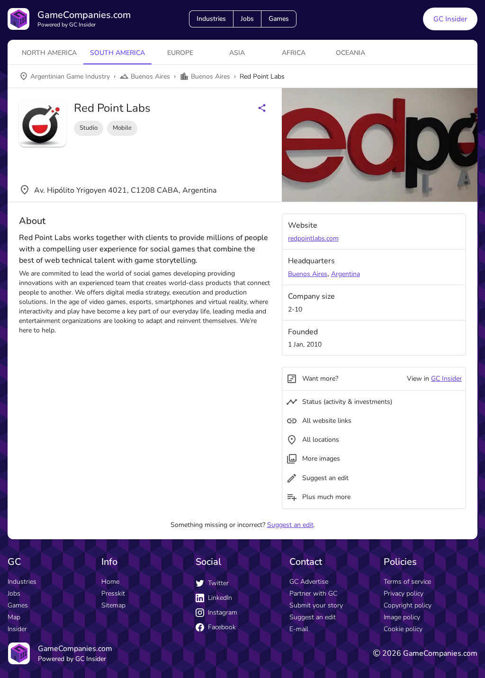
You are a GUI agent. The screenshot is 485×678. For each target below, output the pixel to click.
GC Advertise (308, 581)
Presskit (113, 593)
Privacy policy (403, 593)
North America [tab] (49, 52)
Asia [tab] (237, 52)
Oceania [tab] (350, 52)
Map (14, 617)
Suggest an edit (290, 524)
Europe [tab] (180, 52)
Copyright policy (407, 605)
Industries (211, 18)
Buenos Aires (307, 273)
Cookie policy (403, 628)
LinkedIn (220, 597)
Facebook (222, 627)
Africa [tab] (293, 52)
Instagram (222, 612)
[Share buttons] (261, 107)
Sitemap (113, 605)
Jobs (247, 18)
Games (279, 18)
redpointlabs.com (313, 238)
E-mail (298, 628)
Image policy (402, 617)
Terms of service (407, 581)
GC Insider (450, 19)
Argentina (345, 273)
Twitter (218, 583)
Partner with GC (313, 593)
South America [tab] (117, 52)
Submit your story (316, 605)
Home (110, 581)
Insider (17, 628)
